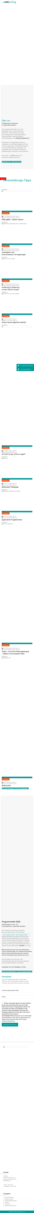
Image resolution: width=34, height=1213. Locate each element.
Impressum (8, 1204)
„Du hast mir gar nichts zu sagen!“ (14, 454)
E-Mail (3, 997)
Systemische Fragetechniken (12, 520)
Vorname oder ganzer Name (10, 990)
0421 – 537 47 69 (9, 1184)
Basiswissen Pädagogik (10, 487)
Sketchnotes (6, 785)
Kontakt (7, 1202)
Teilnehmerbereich (9, 1197)
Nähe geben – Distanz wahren (12, 220)
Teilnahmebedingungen (11, 1200)
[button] (25, 365)
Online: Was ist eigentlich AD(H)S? (14, 322)
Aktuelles (17, 967)
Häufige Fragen (9, 1199)
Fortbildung (4, 189)
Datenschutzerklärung (10, 1205)
